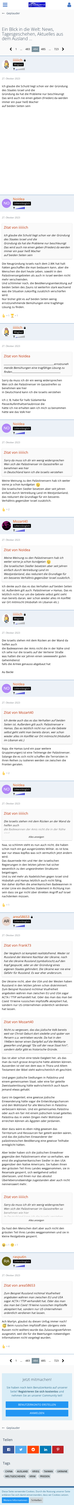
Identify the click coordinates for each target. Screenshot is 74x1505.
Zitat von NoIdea (17, 356)
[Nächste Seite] (63, 49)
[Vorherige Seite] (11, 49)
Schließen (36, 1500)
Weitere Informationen (15, 1500)
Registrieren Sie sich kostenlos (38, 1391)
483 (27, 49)
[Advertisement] (37, 151)
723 (56, 49)
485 (43, 49)
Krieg (35, 1471)
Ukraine (62, 1471)
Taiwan (48, 1471)
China (9, 1471)
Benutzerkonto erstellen (37, 1404)
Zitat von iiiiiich (16, 227)
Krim (32, 1476)
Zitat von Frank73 (17, 945)
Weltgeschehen (15, 1476)
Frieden (45, 1476)
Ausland (22, 1471)
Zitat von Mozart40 (18, 712)
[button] (5, 5)
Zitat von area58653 (19, 1285)
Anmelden (37, 1413)
